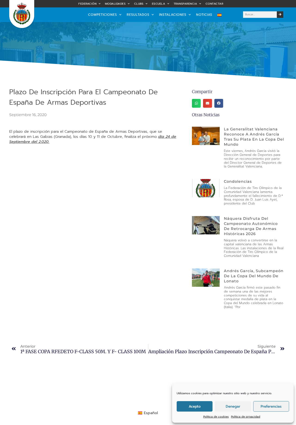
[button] (196, 103)
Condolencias (238, 181)
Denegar (233, 406)
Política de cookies (216, 417)
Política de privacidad (245, 417)
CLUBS (139, 4)
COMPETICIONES (102, 14)
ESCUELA (158, 4)
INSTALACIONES (172, 14)
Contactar (214, 4)
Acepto (195, 406)
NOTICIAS (204, 14)
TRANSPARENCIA (185, 4)
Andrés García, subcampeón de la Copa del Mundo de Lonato (254, 276)
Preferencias (271, 406)
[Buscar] (280, 14)
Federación (87, 4)
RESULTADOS (138, 14)
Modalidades (115, 4)
